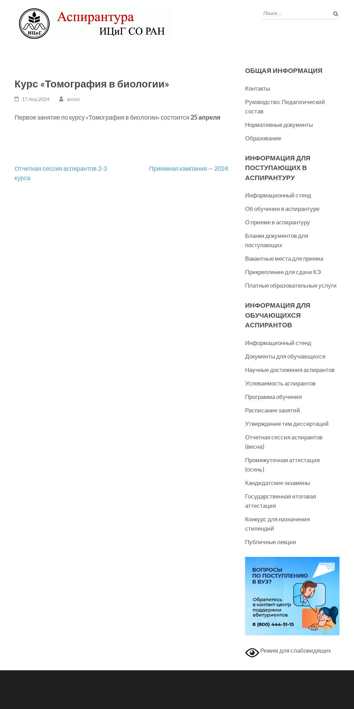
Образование (263, 138)
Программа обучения (273, 396)
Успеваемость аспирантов (280, 383)
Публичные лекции (270, 541)
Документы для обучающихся (285, 356)
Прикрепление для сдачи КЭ (283, 272)
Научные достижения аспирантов (290, 369)
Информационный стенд (278, 195)
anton (73, 99)
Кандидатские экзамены (277, 482)
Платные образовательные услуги (291, 285)
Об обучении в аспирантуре (282, 208)
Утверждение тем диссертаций (287, 423)
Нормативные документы (279, 124)
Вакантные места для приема (284, 258)
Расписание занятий (272, 410)
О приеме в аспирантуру (277, 222)
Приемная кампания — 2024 (188, 168)
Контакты (257, 88)
